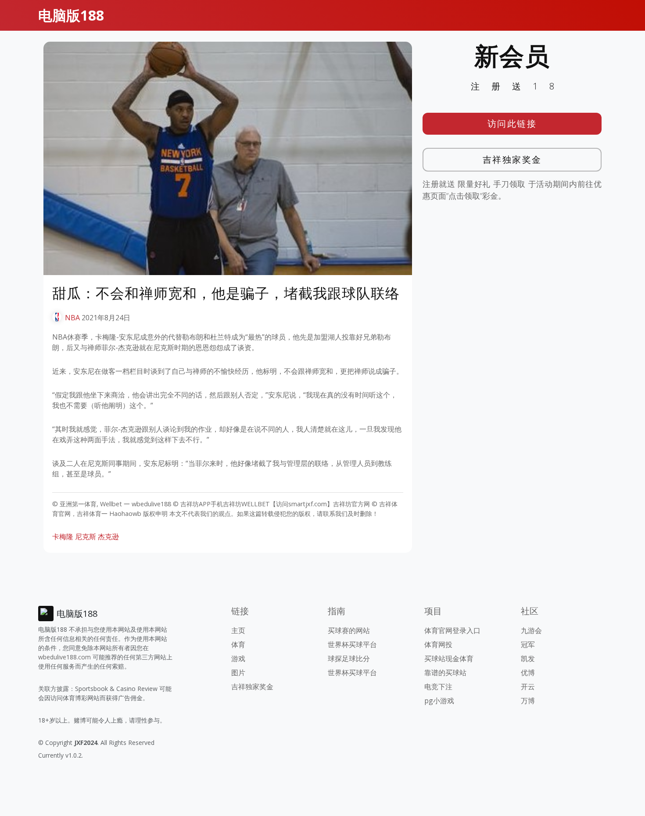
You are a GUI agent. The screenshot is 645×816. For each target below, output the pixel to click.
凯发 (528, 658)
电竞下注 (438, 686)
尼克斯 (85, 536)
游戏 (238, 658)
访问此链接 (512, 123)
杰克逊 (108, 536)
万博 (528, 700)
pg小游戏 (439, 700)
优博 (528, 672)
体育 (238, 644)
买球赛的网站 (349, 630)
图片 (238, 672)
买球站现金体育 (448, 658)
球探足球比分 (349, 658)
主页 (238, 630)
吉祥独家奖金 (512, 159)
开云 (528, 686)
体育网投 (438, 644)
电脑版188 (71, 15)
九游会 (531, 630)
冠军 (528, 644)
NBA (72, 317)
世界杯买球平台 (352, 644)
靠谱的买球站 (445, 672)
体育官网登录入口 (452, 630)
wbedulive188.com (64, 657)
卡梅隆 (62, 536)
